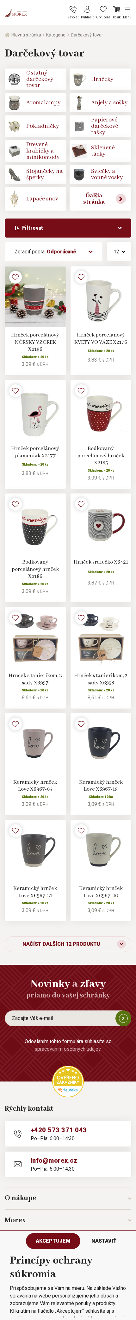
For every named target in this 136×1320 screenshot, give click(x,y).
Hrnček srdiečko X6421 (101, 562)
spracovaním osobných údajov (67, 1049)
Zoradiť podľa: (45, 252)
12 (116, 252)
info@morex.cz (54, 1160)
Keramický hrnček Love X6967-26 (101, 892)
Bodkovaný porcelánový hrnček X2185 (100, 455)
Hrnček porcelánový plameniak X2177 (35, 452)
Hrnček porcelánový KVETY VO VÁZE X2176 (100, 339)
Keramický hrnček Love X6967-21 (35, 892)
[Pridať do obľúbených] (15, 277)
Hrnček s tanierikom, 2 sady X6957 (35, 679)
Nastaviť (103, 1241)
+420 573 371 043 (59, 1130)
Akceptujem (53, 1241)
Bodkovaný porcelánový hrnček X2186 (35, 569)
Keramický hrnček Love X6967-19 (101, 786)
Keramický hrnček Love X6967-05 (35, 786)
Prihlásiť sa (123, 1018)
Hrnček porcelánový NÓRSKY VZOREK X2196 (35, 342)
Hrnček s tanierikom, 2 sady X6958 (100, 679)
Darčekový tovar (87, 34)
